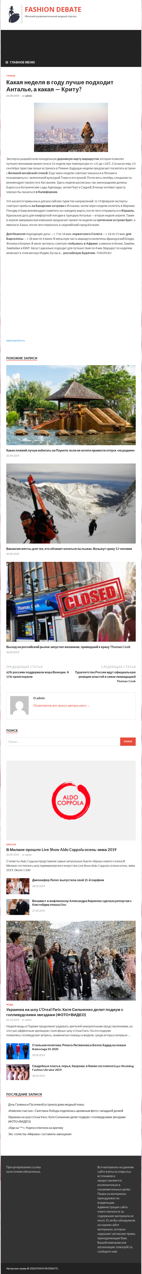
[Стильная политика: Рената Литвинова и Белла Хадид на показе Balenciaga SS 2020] (17, 1058)
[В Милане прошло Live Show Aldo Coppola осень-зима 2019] (71, 841)
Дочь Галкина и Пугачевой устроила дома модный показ (46, 1104)
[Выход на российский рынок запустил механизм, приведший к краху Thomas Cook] (71, 642)
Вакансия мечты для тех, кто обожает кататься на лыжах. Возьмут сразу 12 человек (69, 549)
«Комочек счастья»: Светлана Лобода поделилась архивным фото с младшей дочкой (65, 1110)
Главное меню (22, 62)
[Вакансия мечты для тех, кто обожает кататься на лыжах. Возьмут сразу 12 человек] (71, 544)
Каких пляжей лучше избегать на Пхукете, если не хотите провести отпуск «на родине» (70, 450)
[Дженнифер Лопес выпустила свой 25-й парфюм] (17, 893)
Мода (9, 1005)
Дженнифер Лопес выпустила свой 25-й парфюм (68, 880)
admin (28, 95)
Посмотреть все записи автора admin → (61, 705)
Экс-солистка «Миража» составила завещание (40, 1134)
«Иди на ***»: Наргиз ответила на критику (35, 1127)
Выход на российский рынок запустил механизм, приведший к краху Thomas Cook (68, 647)
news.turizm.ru (15, 340)
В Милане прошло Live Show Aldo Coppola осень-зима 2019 (61, 849)
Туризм (10, 76)
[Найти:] (71, 741)
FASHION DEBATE (53, 9)
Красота (11, 844)
